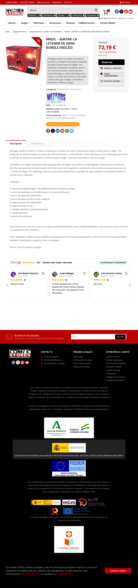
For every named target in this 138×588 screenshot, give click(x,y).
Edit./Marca (48, 15)
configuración (64, 574)
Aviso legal (78, 356)
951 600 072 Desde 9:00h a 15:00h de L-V (117, 18)
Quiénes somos (12, 2)
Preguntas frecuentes (115, 380)
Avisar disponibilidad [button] (111, 74)
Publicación (77, 15)
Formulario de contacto (54, 363)
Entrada (61, 15)
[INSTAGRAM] (126, 12)
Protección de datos (82, 363)
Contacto (68, 2)
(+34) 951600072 (51, 356)
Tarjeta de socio (43, 2)
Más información (30, 574)
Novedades (91, 15)
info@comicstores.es (53, 360)
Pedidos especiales (114, 360)
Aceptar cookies (118, 570)
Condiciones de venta (82, 360)
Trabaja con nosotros (115, 377)
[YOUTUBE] (131, 12)
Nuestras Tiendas (27, 2)
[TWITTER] (121, 12)
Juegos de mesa (19, 31)
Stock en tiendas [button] (112, 81)
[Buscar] (96, 10)
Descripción (16, 143)
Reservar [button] (107, 62)
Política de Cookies (81, 366)
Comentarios (37, 143)
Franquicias (57, 2)
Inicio (8, 31)
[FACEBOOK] (117, 12)
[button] (130, 285)
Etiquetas (32, 15)
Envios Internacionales (116, 363)
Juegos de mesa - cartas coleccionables (45, 31)
